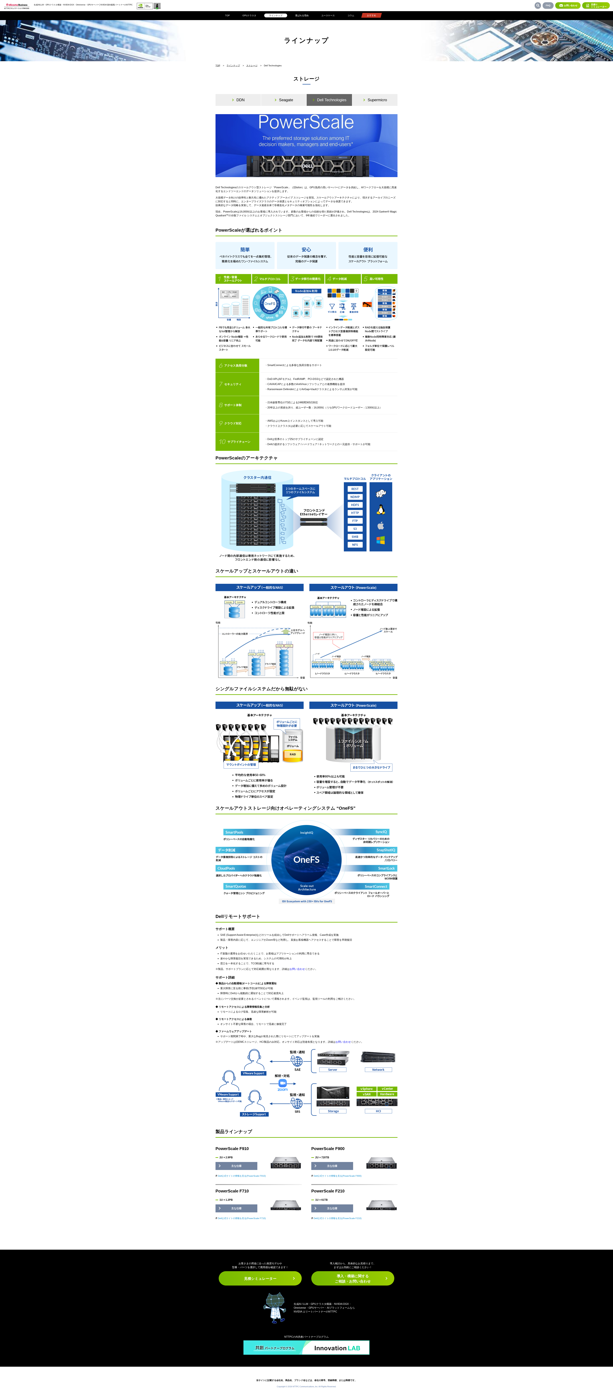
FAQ (548, 5)
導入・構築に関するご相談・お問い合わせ (353, 1278)
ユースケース (328, 15)
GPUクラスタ (249, 15)
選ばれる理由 (302, 15)
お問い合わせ (570, 5)
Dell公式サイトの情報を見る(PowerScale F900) (338, 1176)
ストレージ (251, 65)
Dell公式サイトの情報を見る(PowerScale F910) (242, 1176)
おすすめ (371, 15)
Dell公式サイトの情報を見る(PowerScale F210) (338, 1218)
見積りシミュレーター (599, 5)
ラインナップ (275, 15)
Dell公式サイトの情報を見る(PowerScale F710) (242, 1218)
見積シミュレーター (260, 1279)
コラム (351, 15)
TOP (227, 15)
